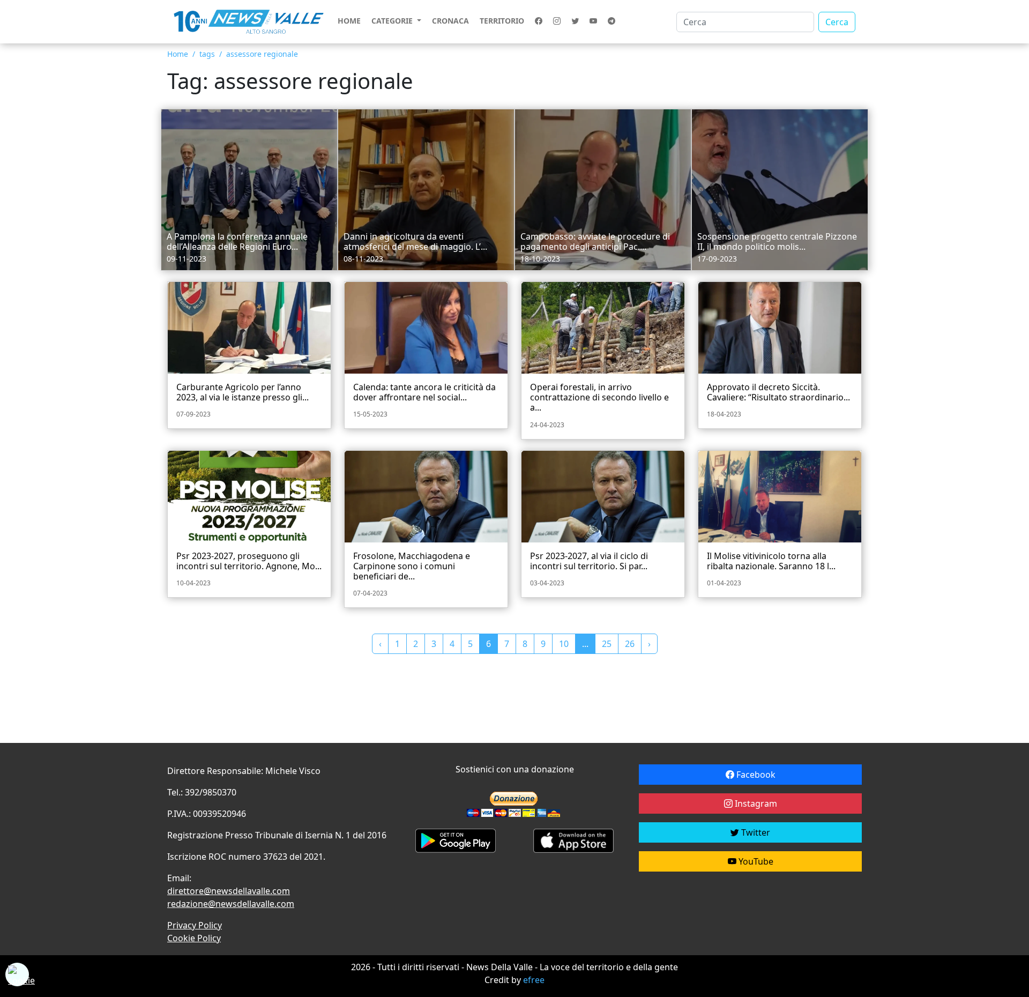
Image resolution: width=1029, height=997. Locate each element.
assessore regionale (262, 54)
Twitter (754, 832)
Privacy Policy (194, 925)
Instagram (755, 803)
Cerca (836, 22)
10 (564, 644)
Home (349, 21)
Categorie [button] (393, 21)
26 (630, 644)
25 (607, 644)
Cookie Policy (194, 938)
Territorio (502, 21)
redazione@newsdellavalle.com (230, 904)
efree (534, 980)
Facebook (755, 774)
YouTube (754, 861)
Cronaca (450, 21)
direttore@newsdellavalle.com (228, 891)
